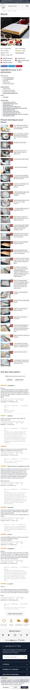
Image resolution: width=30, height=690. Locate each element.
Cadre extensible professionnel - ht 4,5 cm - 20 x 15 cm (15, 114)
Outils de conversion (7, 58)
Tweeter (12, 66)
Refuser (15, 687)
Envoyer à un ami (7, 60)
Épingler (20, 66)
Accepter (24, 687)
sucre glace (5, 97)
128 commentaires (19, 53)
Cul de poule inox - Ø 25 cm (9, 102)
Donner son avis (21, 58)
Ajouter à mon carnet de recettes (23, 61)
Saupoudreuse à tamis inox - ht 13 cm (11, 112)
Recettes (4, 10)
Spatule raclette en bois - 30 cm (10, 103)
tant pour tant (10, 77)
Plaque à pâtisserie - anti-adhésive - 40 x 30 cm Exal (15, 108)
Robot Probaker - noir (8, 105)
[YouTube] (9, 635)
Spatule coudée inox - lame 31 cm (11, 111)
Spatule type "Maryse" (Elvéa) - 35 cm (12, 106)
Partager (5, 66)
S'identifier (9, 379)
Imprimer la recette (7, 62)
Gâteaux (9, 10)
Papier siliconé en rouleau (9, 109)
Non (22, 400)
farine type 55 (10, 79)
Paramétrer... (6, 687)
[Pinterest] (27, 635)
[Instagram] (15, 635)
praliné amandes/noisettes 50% (10, 93)
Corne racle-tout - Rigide (8, 115)
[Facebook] (3, 635)
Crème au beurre (5, 87)
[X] (21, 635)
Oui (17, 400)
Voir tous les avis (15, 613)
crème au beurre (23, 280)
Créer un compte (19, 379)
